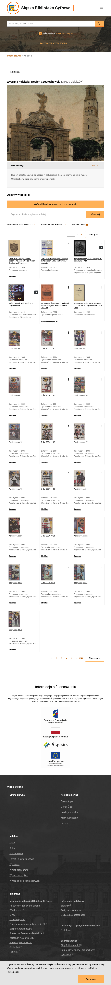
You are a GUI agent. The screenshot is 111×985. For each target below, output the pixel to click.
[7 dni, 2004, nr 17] (82, 431)
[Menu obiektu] (36, 242)
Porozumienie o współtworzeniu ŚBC (28, 924)
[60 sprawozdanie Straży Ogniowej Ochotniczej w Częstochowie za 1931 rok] (49, 292)
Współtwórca (16, 853)
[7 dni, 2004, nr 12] (17, 384)
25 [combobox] (62, 225)
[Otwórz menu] (101, 7)
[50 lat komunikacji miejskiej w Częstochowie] (17, 292)
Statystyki (15, 947)
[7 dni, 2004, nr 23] (17, 572)
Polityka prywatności (71, 910)
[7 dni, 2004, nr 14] (82, 384)
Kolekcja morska (69, 812)
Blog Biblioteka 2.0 (70, 945)
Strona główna (14, 55)
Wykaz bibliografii (19, 870)
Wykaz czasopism (19, 875)
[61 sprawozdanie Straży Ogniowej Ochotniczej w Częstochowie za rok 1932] (82, 292)
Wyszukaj (95, 214)
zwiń (93, 165)
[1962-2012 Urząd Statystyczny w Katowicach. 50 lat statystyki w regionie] (49, 248)
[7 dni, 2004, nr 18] (17, 478)
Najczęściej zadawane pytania (25, 905)
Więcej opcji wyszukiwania (54, 43)
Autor (12, 848)
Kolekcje (15, 71)
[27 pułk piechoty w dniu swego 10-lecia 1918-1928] (82, 248)
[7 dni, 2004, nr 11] (82, 338)
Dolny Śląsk (67, 801)
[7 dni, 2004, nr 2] (82, 478)
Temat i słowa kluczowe (22, 859)
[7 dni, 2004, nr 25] (82, 572)
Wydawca (15, 864)
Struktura (12, 276)
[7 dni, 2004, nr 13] (49, 384)
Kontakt (13, 951)
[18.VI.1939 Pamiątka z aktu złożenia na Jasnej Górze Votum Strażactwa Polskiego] (17, 248)
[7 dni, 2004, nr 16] (49, 431)
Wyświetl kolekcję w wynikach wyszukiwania (55, 204)
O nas (12, 915)
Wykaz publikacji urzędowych (25, 880)
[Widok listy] (86, 225)
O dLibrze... (66, 930)
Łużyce (64, 823)
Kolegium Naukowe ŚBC (22, 938)
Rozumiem (91, 979)
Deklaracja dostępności (73, 915)
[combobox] (51, 24)
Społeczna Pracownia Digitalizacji (27, 933)
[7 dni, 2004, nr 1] (17, 338)
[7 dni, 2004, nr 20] (17, 525)
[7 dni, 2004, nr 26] (17, 619)
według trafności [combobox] (26, 225)
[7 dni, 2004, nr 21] (49, 525)
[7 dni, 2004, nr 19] (49, 478)
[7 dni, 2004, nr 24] (49, 572)
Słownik (65, 905)
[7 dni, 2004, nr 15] (17, 431)
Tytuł (12, 842)
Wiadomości (16, 910)
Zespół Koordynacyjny (21, 928)
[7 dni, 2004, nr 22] (82, 525)
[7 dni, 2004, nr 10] (49, 338)
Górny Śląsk (67, 806)
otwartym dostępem (65, 33)
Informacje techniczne (21, 942)
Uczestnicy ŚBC (17, 919)
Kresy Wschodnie (69, 817)
